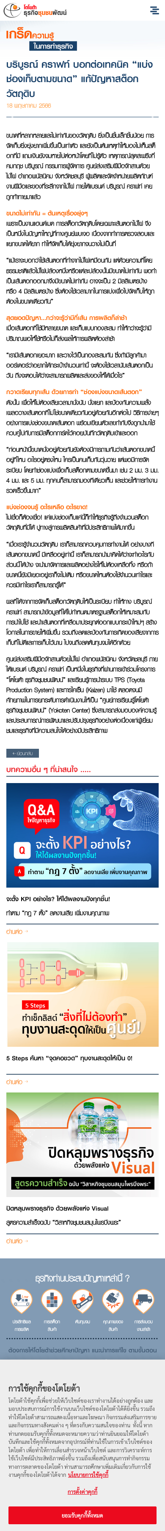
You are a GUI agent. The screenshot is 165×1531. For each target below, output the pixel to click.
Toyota (35, 10)
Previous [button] (14, 117)
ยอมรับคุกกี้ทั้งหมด (83, 1515)
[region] (82, 1445)
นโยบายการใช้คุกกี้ (88, 1474)
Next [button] (150, 117)
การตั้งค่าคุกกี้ (82, 1491)
